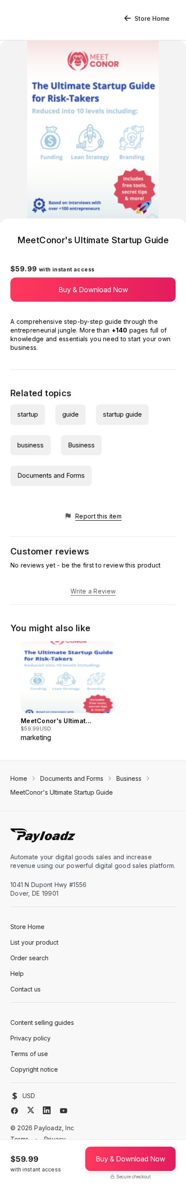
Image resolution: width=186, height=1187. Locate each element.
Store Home (152, 18)
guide (70, 414)
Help (17, 973)
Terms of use (29, 1053)
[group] (68, 692)
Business (81, 445)
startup (27, 414)
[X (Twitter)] (30, 1110)
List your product (34, 942)
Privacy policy (30, 1038)
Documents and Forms (51, 475)
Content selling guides (42, 1022)
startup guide (122, 414)
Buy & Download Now (93, 289)
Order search (29, 958)
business (30, 445)
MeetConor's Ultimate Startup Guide (61, 792)
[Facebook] (14, 1110)
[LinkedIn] (47, 1110)
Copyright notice (34, 1069)
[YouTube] (63, 1110)
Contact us (25, 989)
